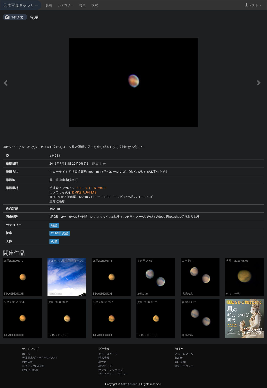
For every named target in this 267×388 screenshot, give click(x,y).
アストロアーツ (107, 353)
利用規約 (27, 361)
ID (7, 155)
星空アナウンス (184, 366)
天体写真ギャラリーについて (40, 357)
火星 (54, 241)
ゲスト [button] (253, 5)
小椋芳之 (17, 17)
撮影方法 (12, 171)
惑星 (54, 225)
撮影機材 (12, 188)
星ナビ (102, 361)
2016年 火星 (59, 233)
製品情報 (103, 357)
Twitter (179, 357)
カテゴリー (65, 5)
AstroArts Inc (129, 384)
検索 (94, 5)
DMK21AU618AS (84, 192)
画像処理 (12, 216)
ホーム (26, 353)
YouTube (180, 361)
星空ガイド (105, 366)
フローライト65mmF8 (90, 188)
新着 (49, 5)
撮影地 (10, 180)
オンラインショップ (110, 369)
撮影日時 (12, 163)
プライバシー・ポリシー (113, 374)
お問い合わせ (30, 369)
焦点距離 (12, 208)
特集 (82, 5)
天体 (9, 241)
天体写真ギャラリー (20, 5)
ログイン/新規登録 (33, 366)
